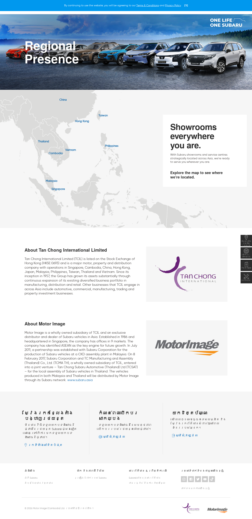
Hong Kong (82, 121)
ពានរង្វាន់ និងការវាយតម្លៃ (147, 483)
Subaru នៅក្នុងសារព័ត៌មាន (145, 477)
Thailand (43, 141)
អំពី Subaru (31, 477)
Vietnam (70, 150)
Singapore (58, 189)
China (63, 99)
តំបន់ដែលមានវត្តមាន (39, 483)
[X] (186, 5)
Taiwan (103, 115)
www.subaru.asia (80, 380)
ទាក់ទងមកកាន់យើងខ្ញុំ (195, 488)
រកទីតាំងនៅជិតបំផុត (45, 445)
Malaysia (51, 181)
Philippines (111, 145)
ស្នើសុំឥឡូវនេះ (114, 437)
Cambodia (56, 153)
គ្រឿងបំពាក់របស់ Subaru (91, 477)
